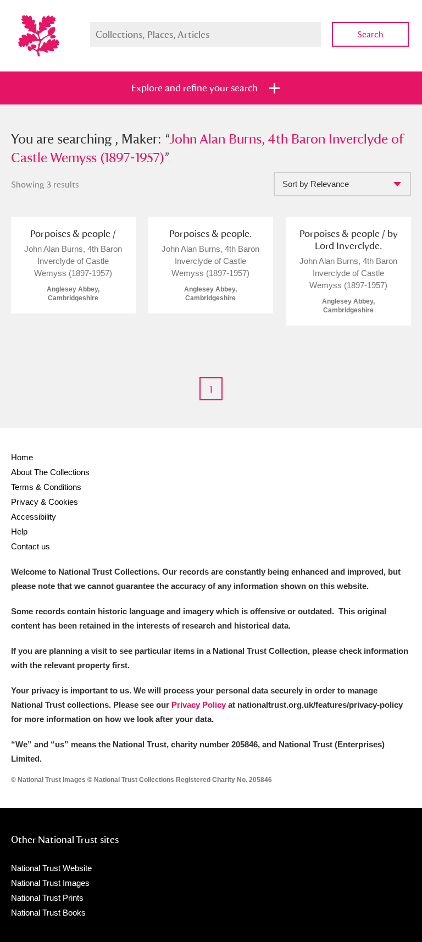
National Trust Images (50, 883)
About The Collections (50, 472)
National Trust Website (51, 868)
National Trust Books (48, 912)
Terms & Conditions (46, 487)
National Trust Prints (47, 897)
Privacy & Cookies (44, 501)
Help (19, 531)
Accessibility (33, 516)
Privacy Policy (198, 704)
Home (22, 457)
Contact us (30, 546)
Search (370, 34)
